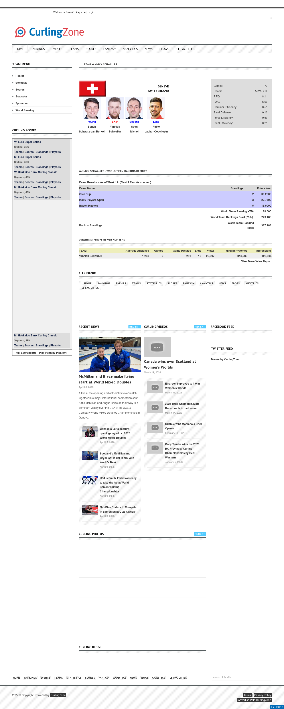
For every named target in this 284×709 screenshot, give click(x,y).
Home (20, 49)
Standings (42, 152)
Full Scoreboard (26, 353)
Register (81, 12)
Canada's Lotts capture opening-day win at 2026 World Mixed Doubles (115, 433)
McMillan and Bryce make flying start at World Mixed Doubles (106, 379)
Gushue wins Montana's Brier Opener (183, 426)
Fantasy (109, 49)
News (149, 49)
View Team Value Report (256, 261)
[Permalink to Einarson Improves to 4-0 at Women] (155, 386)
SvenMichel (134, 128)
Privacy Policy (262, 695)
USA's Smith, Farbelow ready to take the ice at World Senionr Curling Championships (118, 484)
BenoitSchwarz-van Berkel (92, 128)
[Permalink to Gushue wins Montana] (155, 427)
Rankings (38, 49)
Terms (247, 695)
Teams (74, 49)
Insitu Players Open (91, 200)
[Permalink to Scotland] (90, 455)
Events (57, 49)
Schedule (21, 83)
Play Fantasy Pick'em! (53, 353)
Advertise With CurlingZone (254, 700)
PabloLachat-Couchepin (156, 128)
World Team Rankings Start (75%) (232, 217)
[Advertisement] (42, 266)
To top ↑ (277, 706)
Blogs (164, 49)
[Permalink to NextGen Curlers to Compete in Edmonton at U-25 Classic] (90, 509)
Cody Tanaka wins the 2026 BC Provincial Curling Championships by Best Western (182, 450)
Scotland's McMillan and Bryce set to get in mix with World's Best (117, 457)
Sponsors (22, 103)
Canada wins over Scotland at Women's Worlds (170, 364)
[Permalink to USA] (90, 479)
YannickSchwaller (115, 128)
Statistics (22, 96)
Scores (91, 49)
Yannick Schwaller (90, 256)
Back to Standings (90, 225)
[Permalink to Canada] (90, 431)
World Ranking (25, 110)
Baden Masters (89, 205)
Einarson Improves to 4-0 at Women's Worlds (182, 385)
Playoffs (55, 152)
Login (91, 12)
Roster (20, 76)
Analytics (130, 49)
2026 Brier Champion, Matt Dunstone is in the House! (182, 406)
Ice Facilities (185, 49)
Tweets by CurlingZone (225, 359)
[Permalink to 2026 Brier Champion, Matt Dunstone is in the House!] (155, 406)
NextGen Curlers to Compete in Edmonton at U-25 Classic (118, 509)
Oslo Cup (85, 194)
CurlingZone (58, 695)
